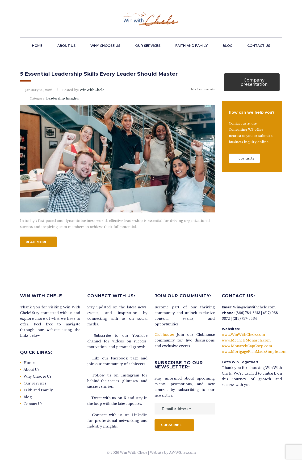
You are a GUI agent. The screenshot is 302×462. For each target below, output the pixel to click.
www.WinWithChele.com (243, 334)
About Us (66, 45)
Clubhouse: (164, 334)
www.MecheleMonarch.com (246, 340)
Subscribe (171, 425)
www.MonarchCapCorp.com (247, 346)
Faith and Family (191, 45)
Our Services (147, 45)
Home (37, 45)
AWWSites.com (182, 452)
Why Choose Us (105, 45)
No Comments (203, 89)
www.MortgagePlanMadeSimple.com (254, 352)
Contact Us (258, 45)
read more (36, 242)
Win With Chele (133, 452)
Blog (227, 45)
